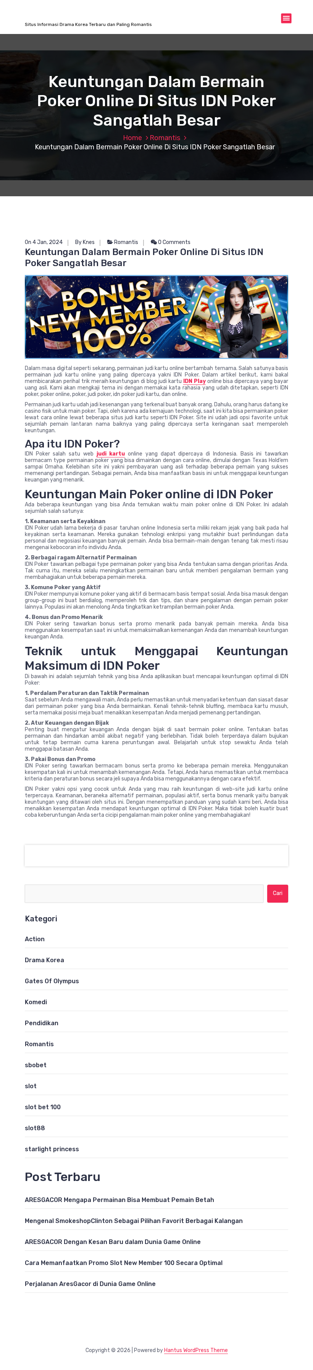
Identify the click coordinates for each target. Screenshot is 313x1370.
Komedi (36, 1002)
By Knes (85, 242)
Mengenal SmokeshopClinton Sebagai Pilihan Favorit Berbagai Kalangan (134, 1221)
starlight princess (52, 1149)
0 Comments (173, 242)
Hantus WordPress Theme (196, 1350)
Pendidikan (41, 1023)
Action (35, 939)
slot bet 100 (43, 1107)
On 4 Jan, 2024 (44, 242)
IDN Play (194, 381)
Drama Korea (44, 960)
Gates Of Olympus (52, 981)
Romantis (165, 138)
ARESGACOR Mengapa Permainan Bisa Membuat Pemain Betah (119, 1200)
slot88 (35, 1128)
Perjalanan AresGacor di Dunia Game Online (90, 1284)
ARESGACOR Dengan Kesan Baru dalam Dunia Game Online (113, 1242)
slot (31, 1086)
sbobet (36, 1065)
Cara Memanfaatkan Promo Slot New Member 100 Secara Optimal (124, 1263)
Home (132, 138)
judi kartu (111, 454)
